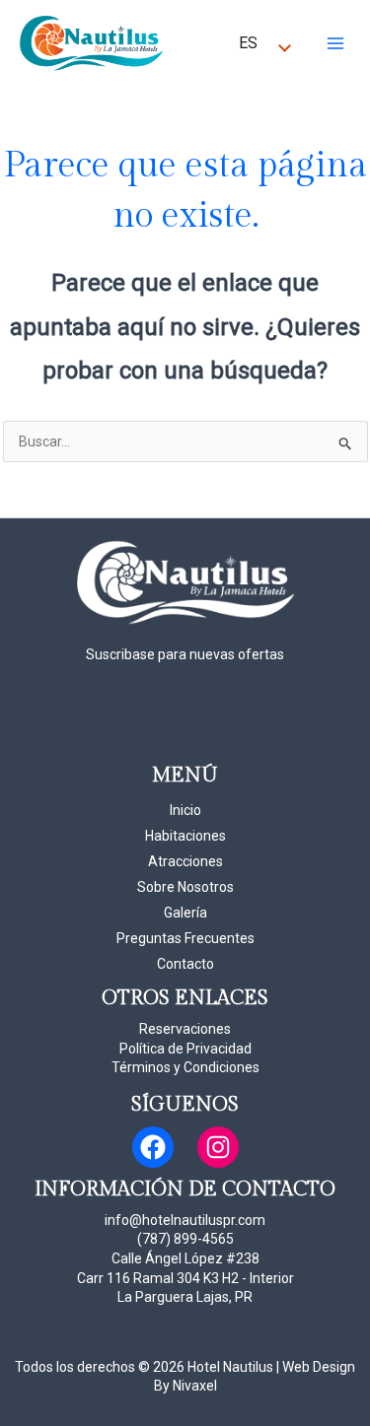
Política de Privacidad (185, 1048)
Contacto (185, 964)
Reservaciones (185, 1029)
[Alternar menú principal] (335, 43)
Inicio (185, 810)
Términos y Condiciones (185, 1067)
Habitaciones (185, 836)
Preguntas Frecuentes (185, 938)
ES (248, 43)
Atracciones (185, 861)
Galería (185, 912)
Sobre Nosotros (185, 887)
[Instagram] (218, 1147)
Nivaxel (195, 1385)
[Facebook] (153, 1147)
